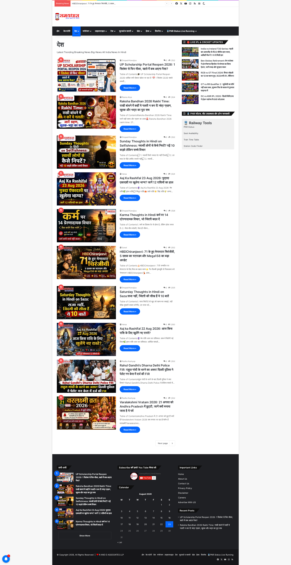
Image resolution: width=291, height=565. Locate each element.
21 (153, 524)
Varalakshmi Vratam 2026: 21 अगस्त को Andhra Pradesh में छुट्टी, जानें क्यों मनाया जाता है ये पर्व (146, 406)
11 (129, 518)
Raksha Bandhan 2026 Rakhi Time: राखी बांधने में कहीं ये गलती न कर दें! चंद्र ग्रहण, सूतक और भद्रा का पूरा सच (146, 105)
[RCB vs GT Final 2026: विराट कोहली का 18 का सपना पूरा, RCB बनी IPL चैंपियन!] (190, 76)
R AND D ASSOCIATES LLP (111, 554)
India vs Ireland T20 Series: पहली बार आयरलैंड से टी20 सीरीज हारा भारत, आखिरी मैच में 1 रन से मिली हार (217, 51)
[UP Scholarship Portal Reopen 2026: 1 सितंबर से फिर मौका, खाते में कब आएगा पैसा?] (86, 75)
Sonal (124, 247)
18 (130, 524)
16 (169, 518)
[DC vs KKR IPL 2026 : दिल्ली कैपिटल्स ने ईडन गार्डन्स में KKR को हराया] (190, 99)
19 (137, 524)
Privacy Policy (185, 488)
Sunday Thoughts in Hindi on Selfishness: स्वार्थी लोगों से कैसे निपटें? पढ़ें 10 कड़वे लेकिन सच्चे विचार (147, 145)
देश (75, 31)
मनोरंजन (86, 31)
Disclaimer (183, 493)
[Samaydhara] (67, 16)
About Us (182, 479)
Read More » (130, 87)
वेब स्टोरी (67, 31)
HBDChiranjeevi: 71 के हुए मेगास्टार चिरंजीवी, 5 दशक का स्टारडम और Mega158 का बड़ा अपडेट (109, 3)
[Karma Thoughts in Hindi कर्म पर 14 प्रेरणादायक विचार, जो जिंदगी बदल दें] (86, 225)
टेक (111, 31)
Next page (163, 443)
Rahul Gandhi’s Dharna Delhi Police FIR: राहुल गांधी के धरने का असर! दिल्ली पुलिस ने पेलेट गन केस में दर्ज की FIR (146, 370)
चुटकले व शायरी (125, 31)
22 (161, 524)
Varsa (124, 174)
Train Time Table (191, 139)
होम (58, 31)
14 (153, 518)
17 (122, 524)
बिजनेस (158, 31)
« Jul (119, 542)
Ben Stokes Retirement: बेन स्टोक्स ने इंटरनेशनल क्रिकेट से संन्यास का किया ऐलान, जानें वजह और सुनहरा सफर (217, 63)
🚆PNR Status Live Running (180, 31)
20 (145, 524)
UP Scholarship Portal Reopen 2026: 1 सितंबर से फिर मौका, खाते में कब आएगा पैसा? (94, 477)
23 (169, 524)
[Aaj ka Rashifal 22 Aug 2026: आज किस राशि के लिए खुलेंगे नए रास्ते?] (86, 339)
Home (181, 474)
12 (137, 518)
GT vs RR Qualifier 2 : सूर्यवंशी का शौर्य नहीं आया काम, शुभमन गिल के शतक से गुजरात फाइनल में (217, 87)
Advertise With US (187, 502)
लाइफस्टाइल (100, 31)
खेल (138, 31)
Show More (84, 535)
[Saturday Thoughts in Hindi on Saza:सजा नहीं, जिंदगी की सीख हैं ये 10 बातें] (86, 302)
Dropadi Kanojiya (129, 60)
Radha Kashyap (128, 361)
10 (121, 518)
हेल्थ (147, 31)
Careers (182, 497)
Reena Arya (127, 97)
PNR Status (189, 127)
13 (145, 518)
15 (161, 518)
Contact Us (183, 483)
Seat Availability (191, 133)
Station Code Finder (193, 146)
